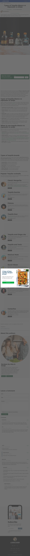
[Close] (28, 269)
